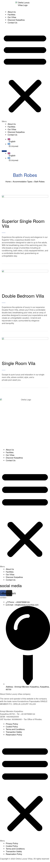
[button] (25, 74)
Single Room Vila (18, 363)
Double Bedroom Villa (23, 296)
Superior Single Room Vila (23, 223)
